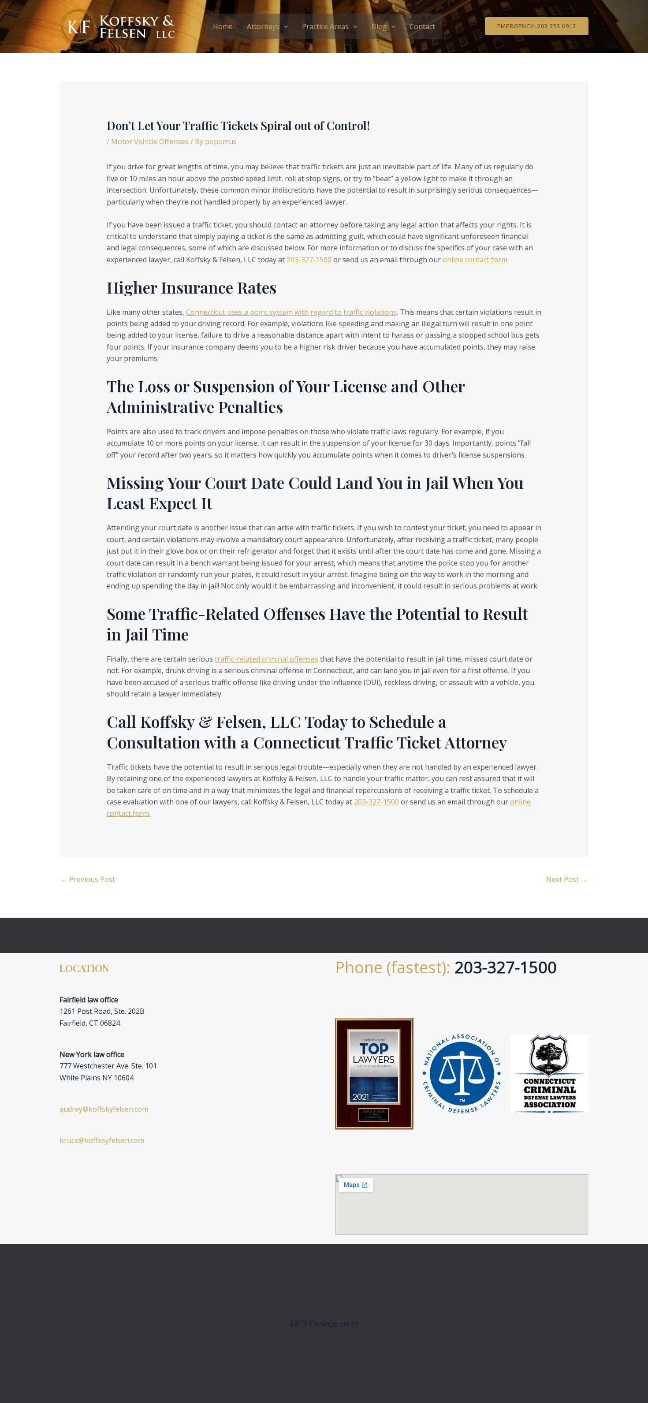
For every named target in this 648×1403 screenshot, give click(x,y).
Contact (422, 26)
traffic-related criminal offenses (266, 659)
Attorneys (263, 26)
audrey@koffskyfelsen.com (104, 1109)
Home (223, 26)
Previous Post (87, 879)
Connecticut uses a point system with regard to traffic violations (291, 312)
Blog (379, 26)
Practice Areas (325, 26)
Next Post (567, 879)
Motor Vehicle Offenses (150, 141)
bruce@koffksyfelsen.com (102, 1140)
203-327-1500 (309, 259)
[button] (283, 26)
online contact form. (476, 259)
